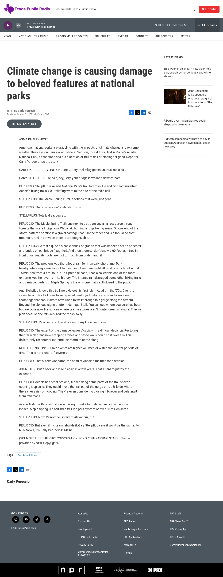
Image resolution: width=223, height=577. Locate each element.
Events (123, 36)
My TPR (185, 36)
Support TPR (164, 36)
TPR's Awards (177, 537)
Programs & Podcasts (72, 36)
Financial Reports (133, 513)
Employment (85, 529)
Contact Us (84, 521)
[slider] (23, 25)
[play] (8, 25)
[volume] (18, 25)
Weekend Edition (27, 455)
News (7, 36)
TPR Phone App (178, 529)
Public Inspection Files (136, 529)
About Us (83, 513)
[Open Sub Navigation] (13, 36)
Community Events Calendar (185, 545)
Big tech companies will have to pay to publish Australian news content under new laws (187, 142)
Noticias (24, 36)
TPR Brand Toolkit (88, 537)
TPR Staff (175, 513)
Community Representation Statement (93, 553)
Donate (210, 9)
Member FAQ (131, 545)
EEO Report (130, 521)
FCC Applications (133, 537)
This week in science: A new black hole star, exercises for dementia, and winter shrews (188, 72)
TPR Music (41, 36)
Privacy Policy (85, 545)
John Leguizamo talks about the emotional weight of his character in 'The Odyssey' (200, 98)
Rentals (128, 553)
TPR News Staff (179, 521)
